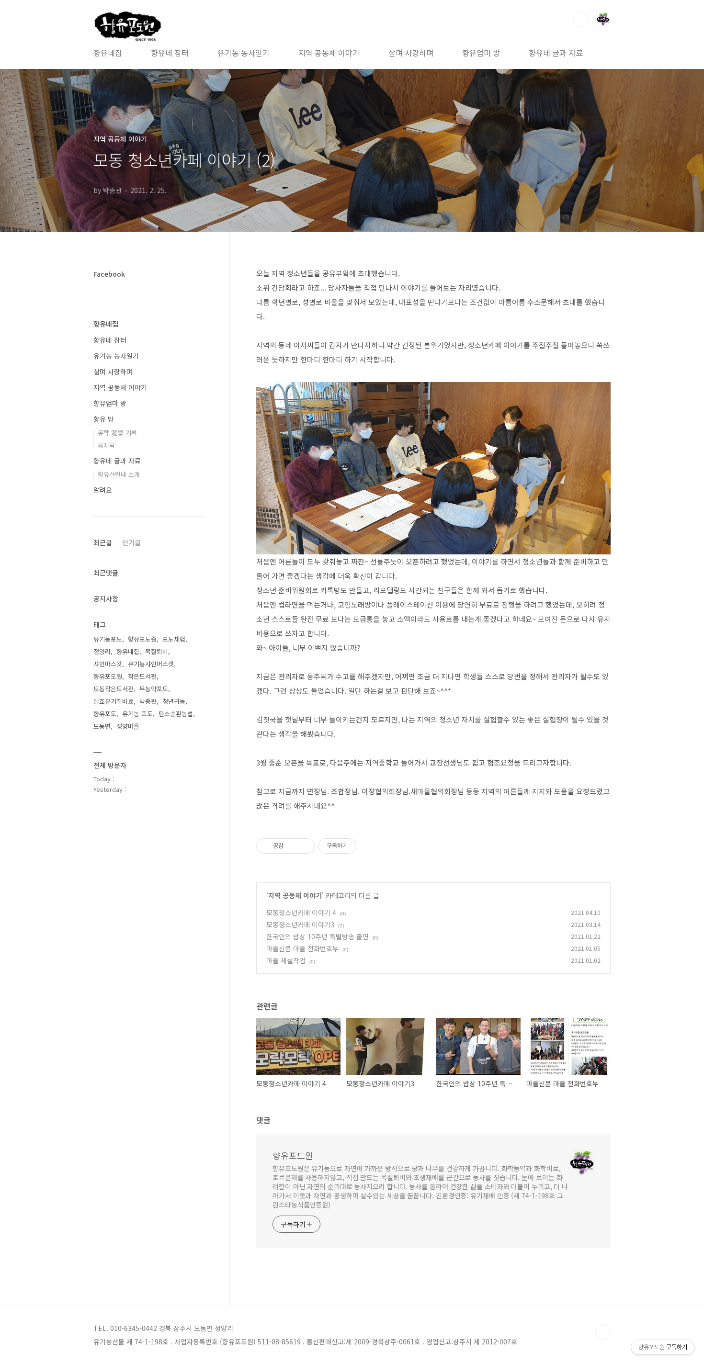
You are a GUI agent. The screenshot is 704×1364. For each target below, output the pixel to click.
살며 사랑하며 (410, 52)
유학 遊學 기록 (117, 432)
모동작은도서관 (113, 688)
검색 (581, 19)
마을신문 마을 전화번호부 (302, 948)
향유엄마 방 (481, 52)
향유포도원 (293, 1155)
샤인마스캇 (107, 663)
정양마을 (127, 726)
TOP (603, 1332)
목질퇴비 (156, 651)
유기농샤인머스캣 (151, 663)
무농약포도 (153, 688)
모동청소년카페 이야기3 (300, 924)
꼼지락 (106, 445)
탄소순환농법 (176, 713)
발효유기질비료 (113, 701)
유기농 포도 (137, 713)
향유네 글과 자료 (556, 52)
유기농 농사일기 (243, 52)
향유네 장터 (170, 52)
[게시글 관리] (304, 846)
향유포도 (104, 713)
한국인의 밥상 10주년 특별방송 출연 (317, 936)
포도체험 (173, 638)
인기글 (131, 542)
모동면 (102, 726)
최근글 (102, 542)
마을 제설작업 (286, 960)
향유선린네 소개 (119, 474)
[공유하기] (292, 846)
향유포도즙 (142, 638)
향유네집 (107, 52)
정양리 (102, 651)
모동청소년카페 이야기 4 (301, 912)
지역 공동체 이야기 (329, 52)
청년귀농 (173, 701)
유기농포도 (107, 638)
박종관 (148, 701)
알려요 (102, 490)
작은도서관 (142, 676)
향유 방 (103, 419)
